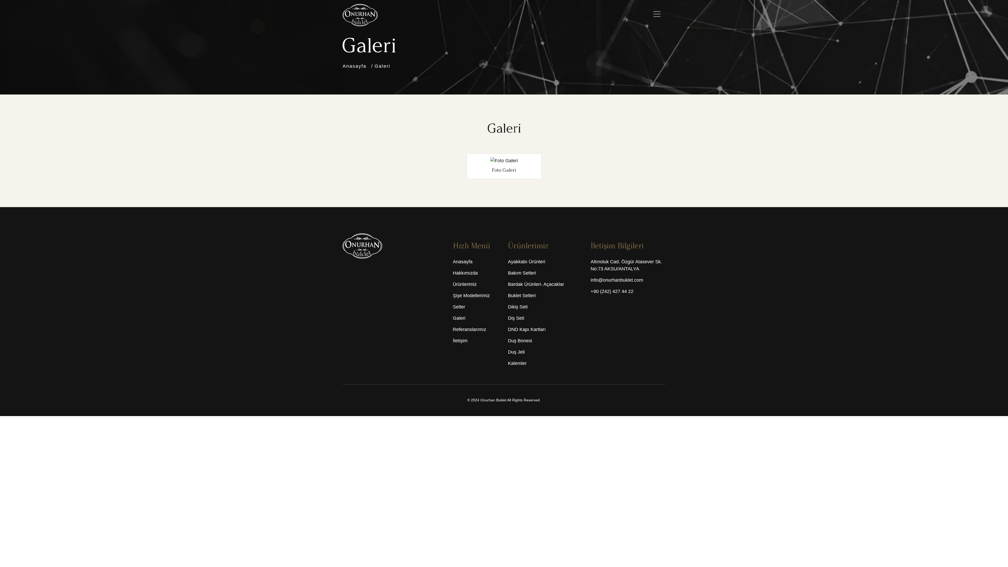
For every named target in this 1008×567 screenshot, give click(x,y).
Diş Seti (516, 318)
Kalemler (517, 363)
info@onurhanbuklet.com (617, 280)
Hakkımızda (465, 273)
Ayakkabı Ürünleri (526, 262)
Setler (459, 307)
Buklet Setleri (522, 296)
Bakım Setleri (522, 273)
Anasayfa (354, 66)
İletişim (460, 341)
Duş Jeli (516, 352)
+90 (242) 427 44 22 (612, 292)
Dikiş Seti (518, 307)
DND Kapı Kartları (527, 330)
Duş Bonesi (520, 341)
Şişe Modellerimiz (471, 296)
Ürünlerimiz (465, 284)
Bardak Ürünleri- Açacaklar (536, 284)
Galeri (382, 66)
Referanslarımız (469, 330)
